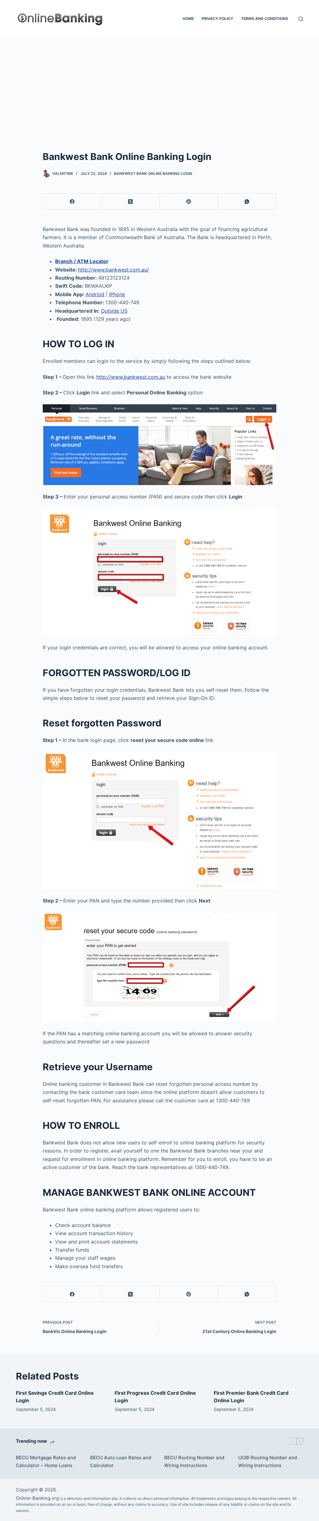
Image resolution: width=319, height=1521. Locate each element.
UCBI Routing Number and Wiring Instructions (267, 1461)
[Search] (300, 19)
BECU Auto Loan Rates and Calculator (120, 1461)
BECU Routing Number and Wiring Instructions (194, 1461)
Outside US (114, 311)
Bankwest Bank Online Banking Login (153, 173)
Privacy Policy (217, 18)
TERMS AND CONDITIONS (264, 18)
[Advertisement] (159, 84)
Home (188, 18)
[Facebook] (72, 201)
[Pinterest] (189, 201)
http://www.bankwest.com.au (130, 377)
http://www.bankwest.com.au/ (113, 270)
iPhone (117, 294)
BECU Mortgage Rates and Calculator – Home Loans (46, 1461)
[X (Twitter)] (130, 201)
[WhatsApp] (247, 201)
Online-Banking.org (37, 1498)
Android (95, 294)
